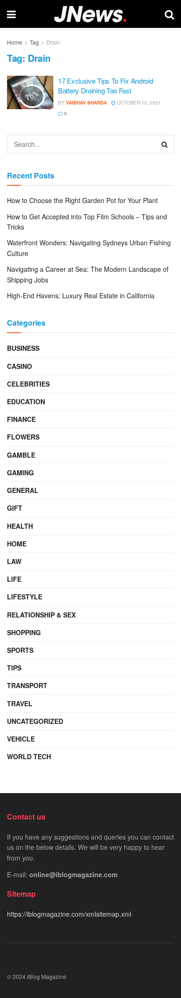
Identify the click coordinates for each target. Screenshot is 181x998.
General (23, 490)
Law (14, 561)
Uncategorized (35, 721)
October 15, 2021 (138, 102)
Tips (14, 667)
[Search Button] (164, 144)
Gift (14, 507)
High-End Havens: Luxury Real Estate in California (81, 295)
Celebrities (28, 383)
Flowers (23, 436)
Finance (21, 419)
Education (26, 401)
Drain (53, 42)
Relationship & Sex (41, 614)
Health (20, 526)
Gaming (20, 472)
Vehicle (21, 738)
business (23, 348)
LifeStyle (24, 596)
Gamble (21, 455)
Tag (34, 42)
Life (14, 579)
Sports (20, 650)
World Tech (29, 756)
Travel (19, 703)
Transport (27, 685)
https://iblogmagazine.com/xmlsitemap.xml (69, 914)
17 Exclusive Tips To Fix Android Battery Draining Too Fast (105, 85)
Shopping (24, 632)
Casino (19, 366)
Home (14, 42)
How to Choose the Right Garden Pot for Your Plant (82, 200)
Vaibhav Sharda (86, 102)
